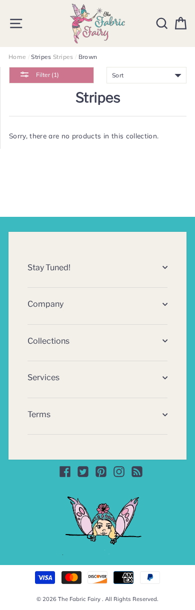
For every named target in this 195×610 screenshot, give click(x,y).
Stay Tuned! (49, 267)
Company (46, 304)
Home (17, 56)
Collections (49, 341)
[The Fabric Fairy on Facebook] (65, 472)
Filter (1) (46, 74)
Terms (39, 414)
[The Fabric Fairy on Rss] (137, 472)
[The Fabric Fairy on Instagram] (119, 472)
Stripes (63, 56)
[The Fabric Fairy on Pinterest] (101, 472)
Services (44, 377)
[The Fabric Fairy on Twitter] (83, 472)
